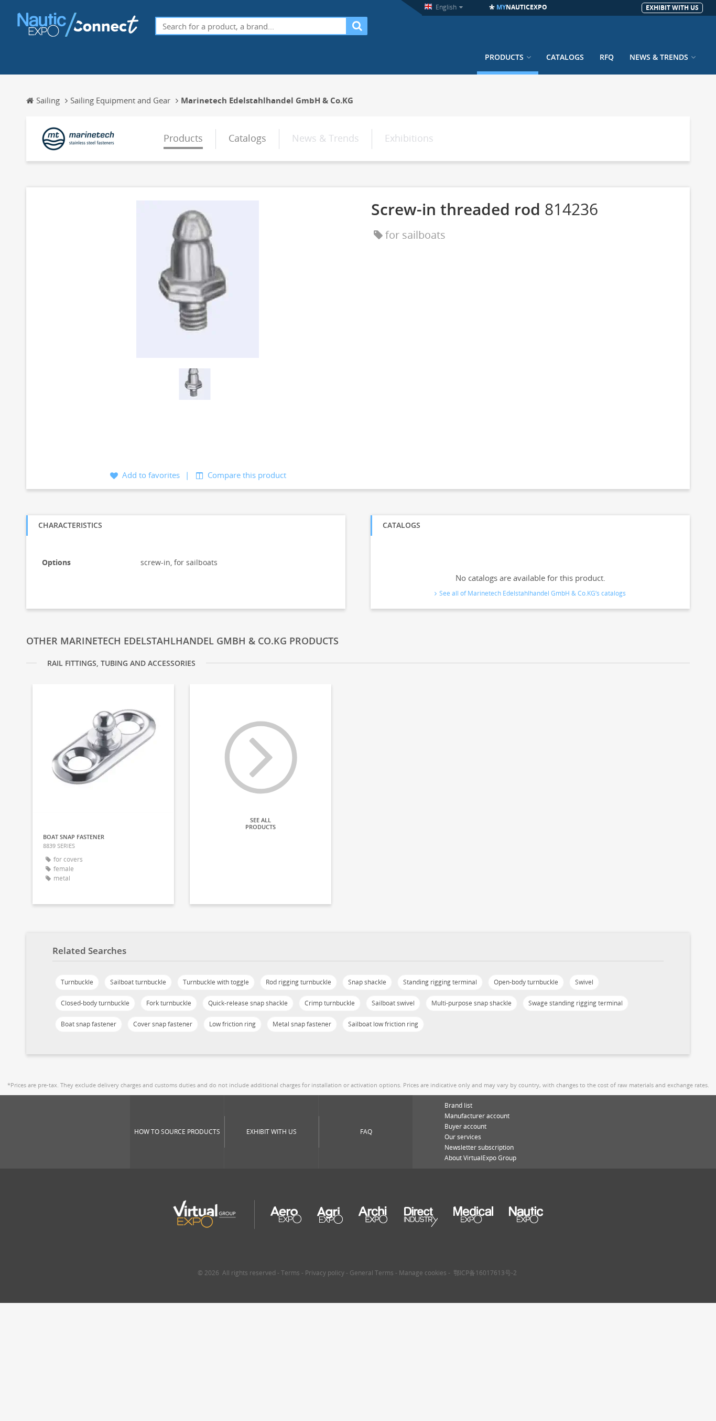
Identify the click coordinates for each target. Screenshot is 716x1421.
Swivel (584, 982)
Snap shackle (367, 982)
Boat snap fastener (88, 1024)
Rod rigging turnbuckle (298, 982)
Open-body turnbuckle (526, 982)
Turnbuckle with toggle (216, 982)
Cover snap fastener (162, 1024)
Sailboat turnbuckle (138, 982)
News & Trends (659, 57)
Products (504, 57)
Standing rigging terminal (440, 982)
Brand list (458, 1105)
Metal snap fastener (302, 1024)
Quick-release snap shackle (248, 1003)
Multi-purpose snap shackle (471, 1003)
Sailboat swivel (393, 1003)
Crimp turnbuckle (330, 1003)
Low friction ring (232, 1024)
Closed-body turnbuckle (95, 1003)
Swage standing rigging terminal (575, 1003)
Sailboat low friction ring (383, 1024)
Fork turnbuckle (168, 1003)
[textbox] (251, 26)
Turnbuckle (77, 982)
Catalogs (565, 57)
